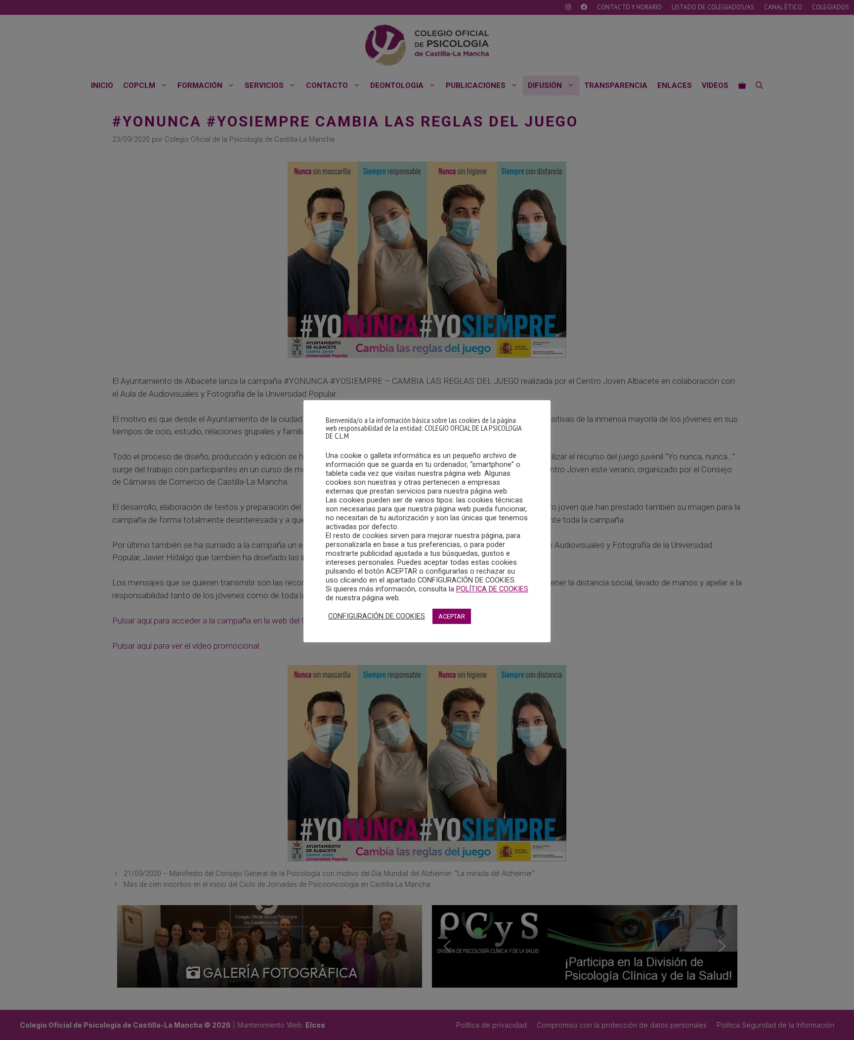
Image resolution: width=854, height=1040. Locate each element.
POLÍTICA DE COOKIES (492, 588)
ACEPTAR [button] (451, 616)
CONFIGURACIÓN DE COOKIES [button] (376, 616)
